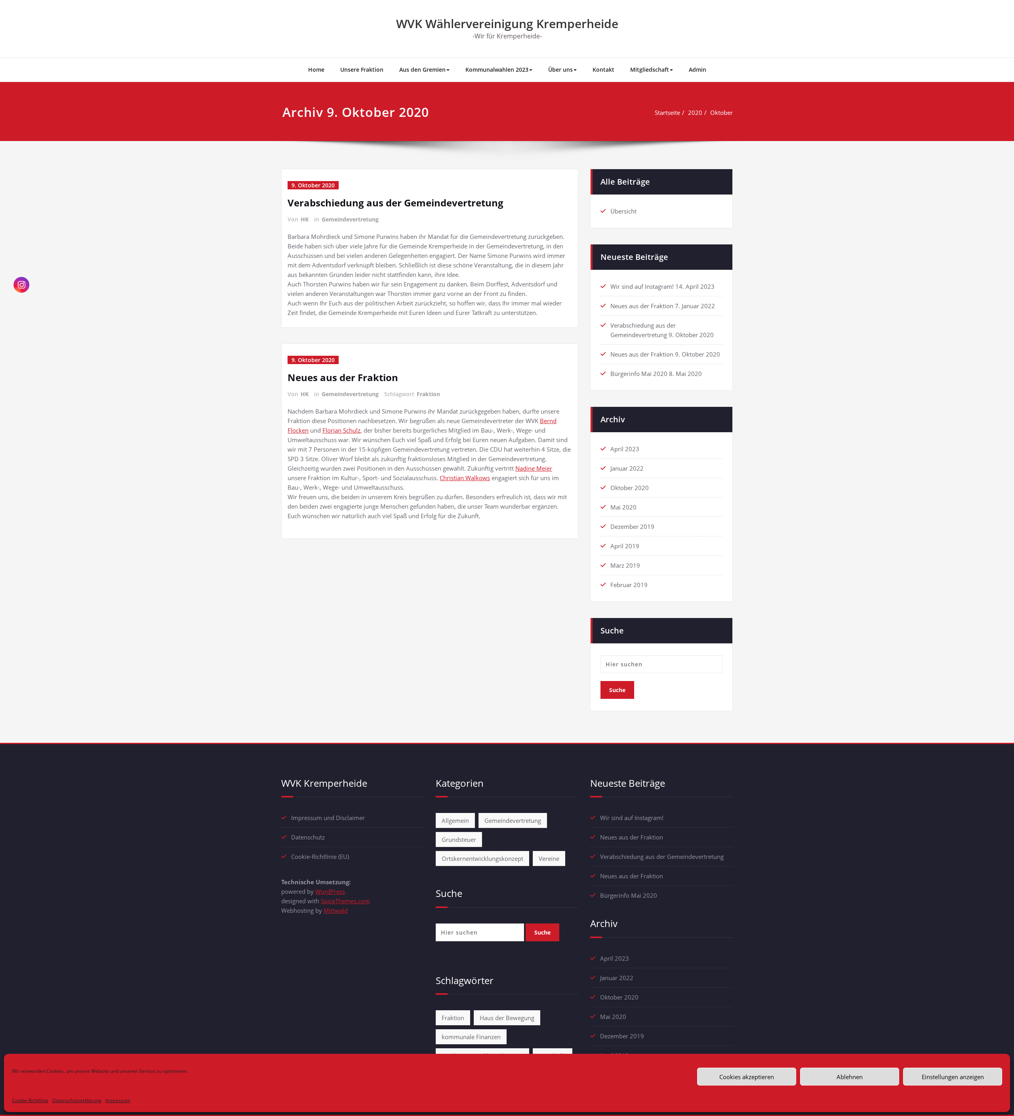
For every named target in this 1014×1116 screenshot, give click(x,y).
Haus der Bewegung (507, 1018)
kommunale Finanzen (471, 1037)
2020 (695, 112)
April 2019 (624, 546)
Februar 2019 (629, 585)
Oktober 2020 (629, 488)
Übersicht (623, 211)
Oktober (721, 112)
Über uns (560, 69)
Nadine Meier (533, 468)
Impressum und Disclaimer (328, 818)
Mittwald (336, 910)
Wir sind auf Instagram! (642, 286)
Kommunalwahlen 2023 (496, 69)
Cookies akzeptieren (746, 1077)
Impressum (117, 1100)
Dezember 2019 (632, 526)
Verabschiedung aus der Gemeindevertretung (395, 202)
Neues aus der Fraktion (343, 377)
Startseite (667, 112)
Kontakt (603, 69)
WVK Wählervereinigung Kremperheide (507, 23)
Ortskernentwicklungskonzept (482, 858)
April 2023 (624, 449)
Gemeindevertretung (350, 219)
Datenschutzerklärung (76, 1100)
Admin (697, 69)
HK (305, 219)
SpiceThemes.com (345, 901)
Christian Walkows (465, 478)
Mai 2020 (623, 507)
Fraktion (428, 394)
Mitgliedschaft (649, 69)
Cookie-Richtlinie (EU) (320, 856)
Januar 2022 (627, 468)
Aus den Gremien (422, 69)
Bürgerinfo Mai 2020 (638, 374)
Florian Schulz (341, 430)
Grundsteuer (459, 839)
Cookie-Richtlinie (30, 1100)
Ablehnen (850, 1077)
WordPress (330, 891)
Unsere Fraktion (361, 69)
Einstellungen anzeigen (953, 1077)
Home (316, 69)
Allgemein (455, 820)
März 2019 (625, 565)
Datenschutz (308, 837)
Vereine (549, 858)
